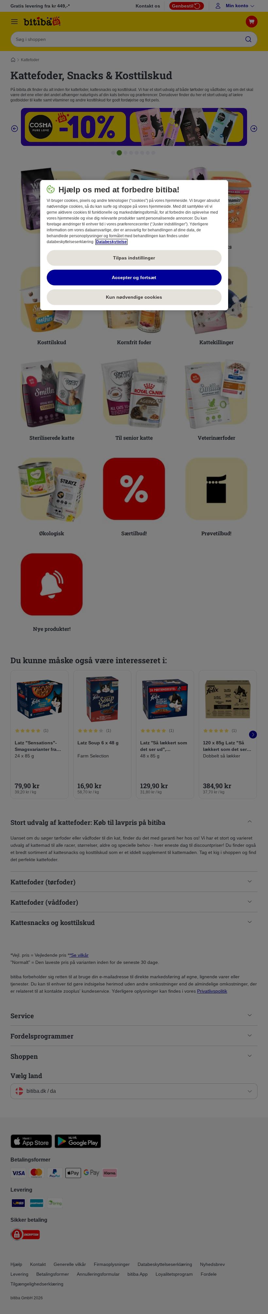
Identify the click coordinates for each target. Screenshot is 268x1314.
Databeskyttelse (111, 242)
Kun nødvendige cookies (134, 297)
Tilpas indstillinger (134, 257)
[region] (134, 245)
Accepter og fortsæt (134, 277)
